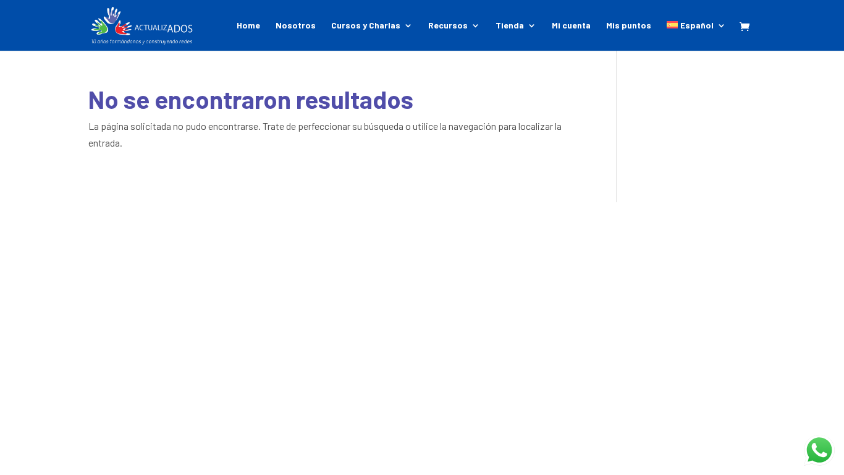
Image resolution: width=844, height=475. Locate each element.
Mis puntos (628, 25)
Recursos (448, 25)
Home (248, 25)
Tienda (510, 25)
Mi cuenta (571, 25)
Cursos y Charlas (365, 25)
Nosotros (296, 25)
